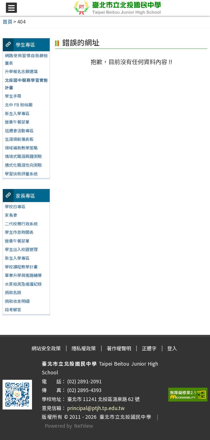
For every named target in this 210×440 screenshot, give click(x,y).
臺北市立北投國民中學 (124, 416)
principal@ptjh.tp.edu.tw (95, 408)
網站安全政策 (46, 348)
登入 (172, 348)
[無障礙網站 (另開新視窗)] (188, 395)
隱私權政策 (83, 348)
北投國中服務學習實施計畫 (26, 84)
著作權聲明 (119, 348)
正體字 (149, 348)
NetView (83, 425)
